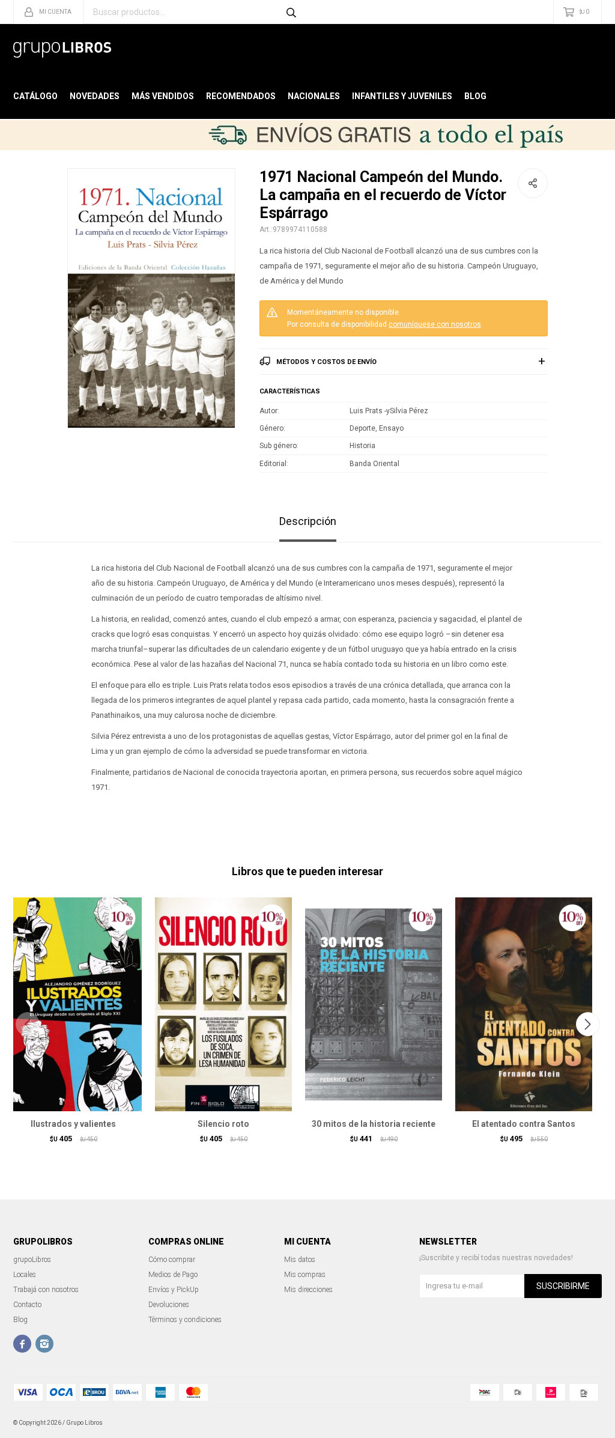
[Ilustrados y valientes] (73, 1004)
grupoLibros (32, 1259)
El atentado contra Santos (523, 1124)
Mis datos (299, 1259)
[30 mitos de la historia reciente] (373, 1004)
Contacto (27, 1304)
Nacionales (314, 96)
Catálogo (35, 96)
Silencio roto (223, 1124)
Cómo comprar (171, 1259)
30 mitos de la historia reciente (373, 1124)
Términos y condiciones (185, 1319)
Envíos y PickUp (173, 1289)
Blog (475, 96)
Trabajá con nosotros (46, 1289)
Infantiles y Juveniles (402, 96)
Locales (24, 1274)
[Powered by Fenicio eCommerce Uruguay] (584, 1423)
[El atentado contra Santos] (524, 1004)
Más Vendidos (163, 96)
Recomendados (241, 96)
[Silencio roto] (223, 1004)
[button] (588, 1024)
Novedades (95, 96)
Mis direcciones (308, 1289)
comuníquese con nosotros (435, 324)
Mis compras (305, 1274)
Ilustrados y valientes (73, 1124)
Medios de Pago (173, 1274)
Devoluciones (168, 1304)
